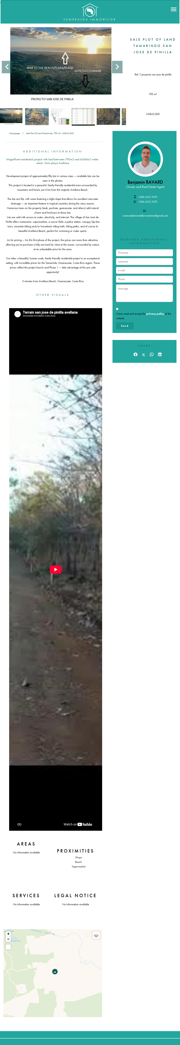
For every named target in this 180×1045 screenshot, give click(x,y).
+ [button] (8, 934)
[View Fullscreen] (8, 947)
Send (124, 325)
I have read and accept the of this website (143, 316)
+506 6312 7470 (147, 197)
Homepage (14, 133)
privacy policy (155, 313)
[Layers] (96, 935)
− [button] (8, 939)
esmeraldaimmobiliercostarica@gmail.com (145, 215)
